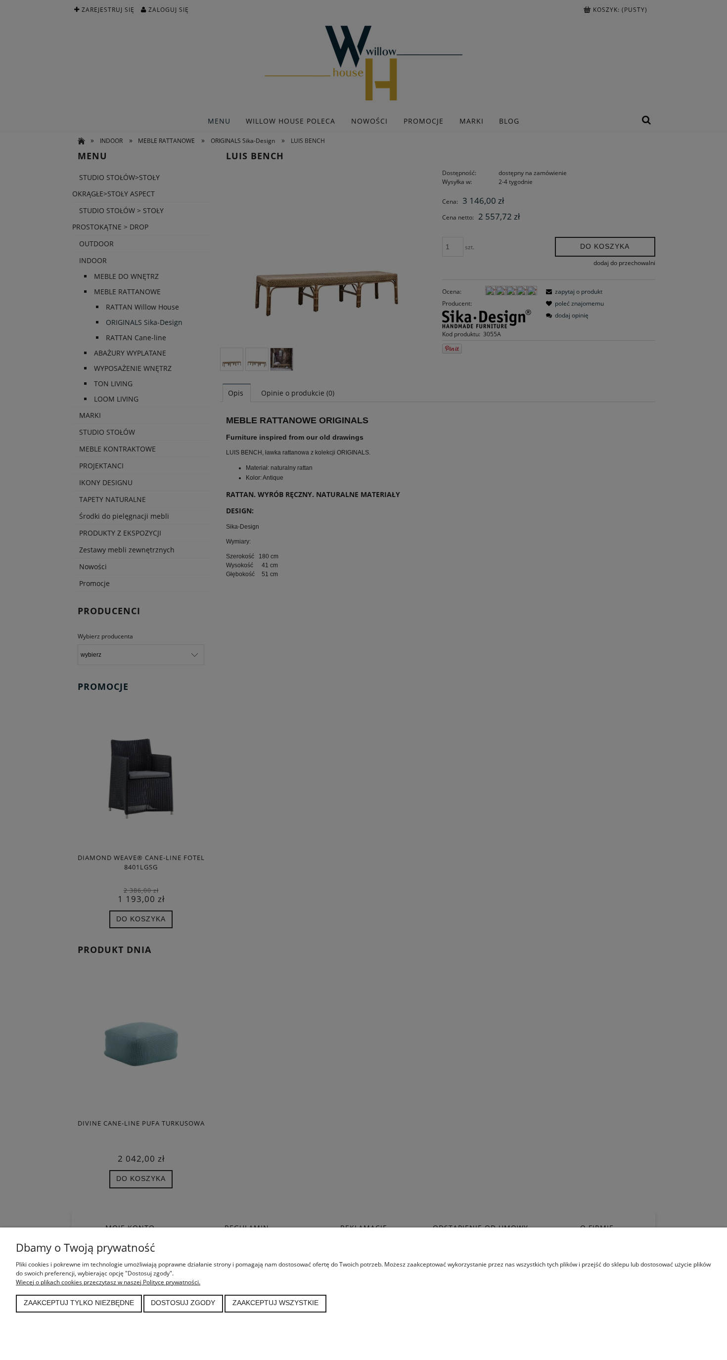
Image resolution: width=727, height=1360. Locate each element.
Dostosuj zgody (183, 1303)
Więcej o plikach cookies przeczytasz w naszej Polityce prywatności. (108, 1282)
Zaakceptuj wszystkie (275, 1303)
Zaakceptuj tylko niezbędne (79, 1303)
